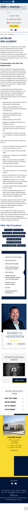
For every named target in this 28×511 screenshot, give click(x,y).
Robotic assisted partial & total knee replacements (12, 268)
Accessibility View (7, 1)
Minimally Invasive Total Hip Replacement (13, 236)
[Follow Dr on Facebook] (12, 483)
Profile (9, 344)
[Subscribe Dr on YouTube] (15, 483)
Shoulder (7, 287)
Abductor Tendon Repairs (9, 245)
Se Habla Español (15, 23)
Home (2, 34)
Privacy (13, 490)
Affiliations (21, 344)
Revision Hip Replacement (13, 242)
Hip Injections (8, 230)
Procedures (11, 34)
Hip (6, 34)
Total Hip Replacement (19, 233)
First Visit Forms (11, 398)
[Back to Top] (25, 508)
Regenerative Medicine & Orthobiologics (11, 292)
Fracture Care (21, 245)
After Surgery (10, 409)
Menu (11, 30)
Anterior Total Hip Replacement (13, 257)
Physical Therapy (18, 230)
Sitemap (18, 490)
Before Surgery (10, 402)
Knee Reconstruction (10, 260)
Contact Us (23, 492)
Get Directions (14, 450)
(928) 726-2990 (15, 19)
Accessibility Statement (14, 492)
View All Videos (19, 380)
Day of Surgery (10, 406)
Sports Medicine (9, 272)
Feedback (23, 490)
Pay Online (14, 26)
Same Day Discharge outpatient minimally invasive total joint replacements (12, 277)
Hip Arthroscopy (7, 233)
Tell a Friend (4, 492)
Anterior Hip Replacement (13, 239)
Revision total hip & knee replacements (10, 283)
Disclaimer (8, 490)
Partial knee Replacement (12, 264)
